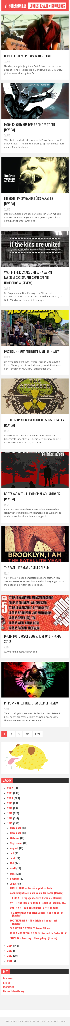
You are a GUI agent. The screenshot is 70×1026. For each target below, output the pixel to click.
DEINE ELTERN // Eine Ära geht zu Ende (28, 56)
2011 (10, 961)
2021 (10, 793)
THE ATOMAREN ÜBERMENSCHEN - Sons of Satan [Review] (36, 914)
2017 (10, 813)
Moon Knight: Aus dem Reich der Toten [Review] (36, 893)
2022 (10, 788)
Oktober (15, 838)
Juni (12, 858)
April (13, 868)
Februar (15, 878)
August (14, 848)
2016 (10, 818)
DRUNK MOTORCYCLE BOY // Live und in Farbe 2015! (38, 933)
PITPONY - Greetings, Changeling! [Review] (31, 703)
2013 (10, 950)
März (13, 873)
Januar (14, 883)
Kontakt (7, 982)
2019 (10, 803)
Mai (12, 863)
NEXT (37, 734)
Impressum (8, 987)
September (16, 843)
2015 (10, 823)
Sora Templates (26, 1021)
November (16, 833)
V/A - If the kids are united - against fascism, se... (38, 902)
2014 (10, 945)
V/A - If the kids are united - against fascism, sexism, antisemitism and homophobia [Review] (28, 277)
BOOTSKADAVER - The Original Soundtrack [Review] (33, 921)
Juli (12, 853)
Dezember (16, 828)
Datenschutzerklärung (13, 991)
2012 (10, 955)
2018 (10, 808)
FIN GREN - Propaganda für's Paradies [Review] (36, 898)
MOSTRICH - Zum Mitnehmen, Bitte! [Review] (32, 351)
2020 (10, 798)
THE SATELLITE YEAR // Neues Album (26, 567)
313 (27, 734)
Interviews (8, 978)
